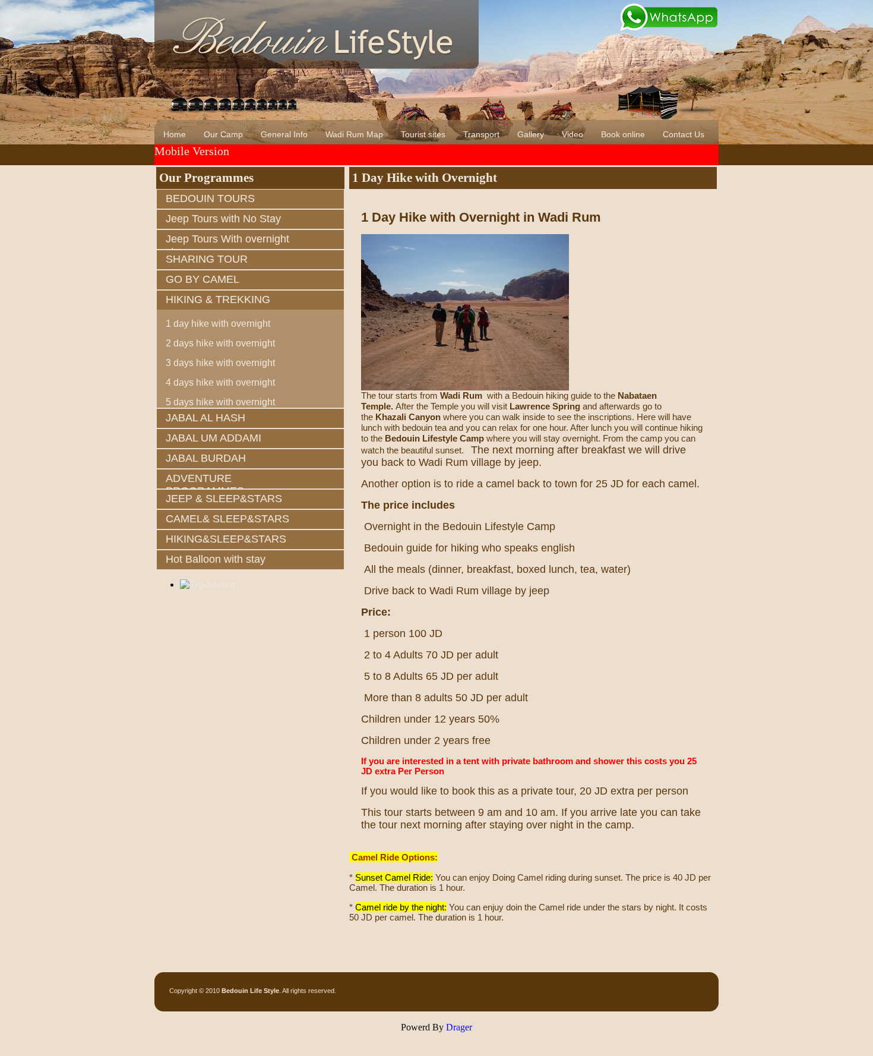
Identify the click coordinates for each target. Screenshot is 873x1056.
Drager (459, 1027)
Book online (623, 134)
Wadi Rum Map (354, 134)
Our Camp (223, 134)
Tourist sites (423, 134)
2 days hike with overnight (220, 343)
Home (174, 134)
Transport (481, 134)
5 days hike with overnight (220, 402)
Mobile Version (191, 150)
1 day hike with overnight (218, 324)
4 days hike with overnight (220, 382)
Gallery (530, 134)
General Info (284, 134)
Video (572, 134)
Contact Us (683, 134)
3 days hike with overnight (220, 363)
